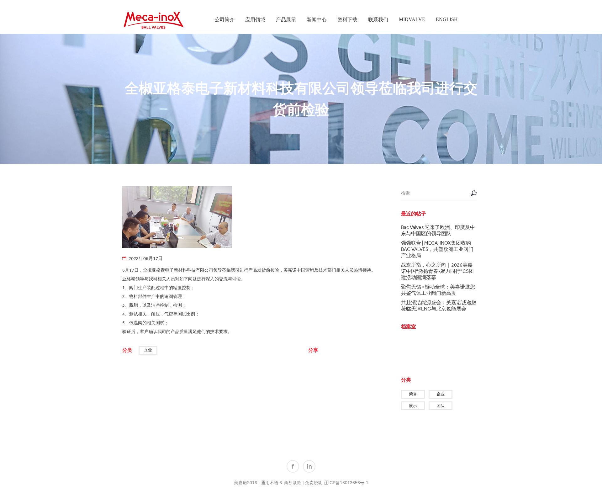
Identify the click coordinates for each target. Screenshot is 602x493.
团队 (440, 405)
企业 (148, 350)
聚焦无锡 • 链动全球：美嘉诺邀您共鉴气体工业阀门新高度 (438, 290)
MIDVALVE (412, 19)
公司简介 (224, 19)
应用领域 (255, 19)
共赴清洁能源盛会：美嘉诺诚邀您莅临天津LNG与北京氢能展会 (438, 305)
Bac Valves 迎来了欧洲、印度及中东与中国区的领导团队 (438, 230)
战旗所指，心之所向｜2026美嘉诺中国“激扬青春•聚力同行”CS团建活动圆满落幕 (437, 271)
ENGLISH (447, 19)
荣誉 (413, 394)
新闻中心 (317, 19)
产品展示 (286, 19)
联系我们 (378, 19)
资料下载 (347, 19)
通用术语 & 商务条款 (281, 482)
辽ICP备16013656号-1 (346, 482)
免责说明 (314, 482)
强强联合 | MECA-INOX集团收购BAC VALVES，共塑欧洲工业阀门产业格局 (437, 249)
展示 (413, 405)
